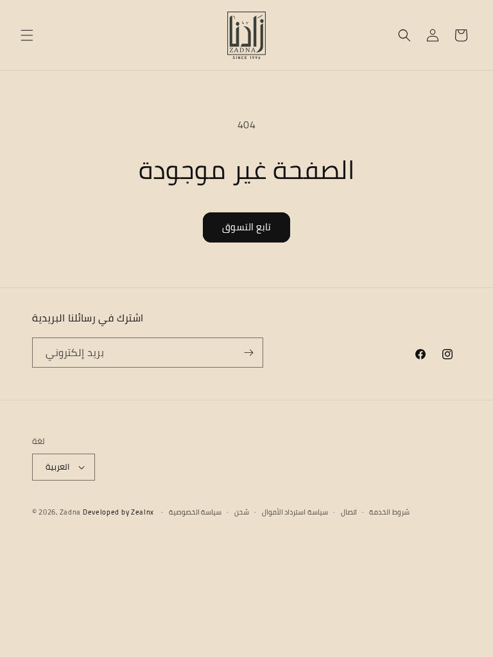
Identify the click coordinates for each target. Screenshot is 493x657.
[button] (27, 35)
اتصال (349, 512)
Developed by (118, 512)
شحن (241, 512)
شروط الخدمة (389, 512)
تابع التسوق (246, 227)
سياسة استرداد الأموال (295, 512)
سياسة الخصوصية (195, 512)
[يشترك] (248, 352)
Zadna (71, 512)
